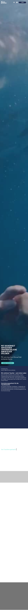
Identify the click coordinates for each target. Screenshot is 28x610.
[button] (14, 2)
